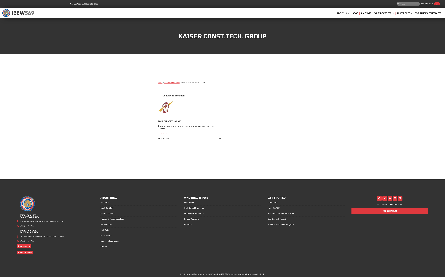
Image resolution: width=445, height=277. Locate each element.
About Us (342, 13)
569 (29, 13)
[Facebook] (379, 198)
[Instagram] (400, 198)
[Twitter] (384, 198)
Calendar (366, 13)
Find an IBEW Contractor (428, 13)
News (355, 13)
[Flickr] (395, 198)
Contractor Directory (172, 83)
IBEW (18, 13)
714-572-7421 (165, 134)
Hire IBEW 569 (404, 13)
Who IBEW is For (382, 13)
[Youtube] (390, 198)
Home (160, 83)
